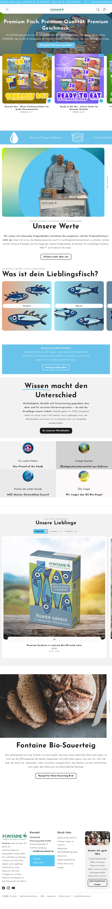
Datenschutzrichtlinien (67, 837)
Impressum (62, 855)
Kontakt (60, 867)
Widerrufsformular (65, 863)
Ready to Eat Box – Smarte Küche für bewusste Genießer (79, 108)
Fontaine (13, 896)
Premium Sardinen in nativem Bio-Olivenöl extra (54, 645)
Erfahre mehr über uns (56, 256)
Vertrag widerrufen (56, 367)
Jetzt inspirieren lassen (97, 883)
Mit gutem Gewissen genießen (56, 45)
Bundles (55, 531)
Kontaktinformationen (82, 896)
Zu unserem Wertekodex (56, 430)
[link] (29, 137)
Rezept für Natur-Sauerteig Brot (56, 775)
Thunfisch (71, 531)
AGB (42, 896)
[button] (7, 9)
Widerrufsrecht (65, 896)
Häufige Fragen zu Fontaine (65, 843)
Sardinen (41, 531)
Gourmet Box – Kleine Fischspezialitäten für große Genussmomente (27, 108)
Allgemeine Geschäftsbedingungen (67, 850)
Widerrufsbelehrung (66, 859)
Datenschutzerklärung (28, 896)
